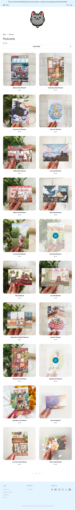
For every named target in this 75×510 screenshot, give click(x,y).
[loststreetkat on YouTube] (70, 490)
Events (5, 497)
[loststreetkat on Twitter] (52, 490)
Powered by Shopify (47, 506)
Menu (7, 5)
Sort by (5, 43)
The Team (30, 489)
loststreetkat (37, 506)
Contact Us (6, 489)
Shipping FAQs (7, 492)
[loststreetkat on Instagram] (63, 490)
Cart (70, 5)
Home (4, 34)
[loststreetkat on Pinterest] (59, 490)
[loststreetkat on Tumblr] (66, 490)
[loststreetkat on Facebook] (55, 490)
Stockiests (6, 495)
